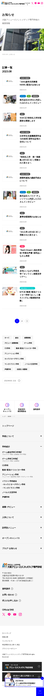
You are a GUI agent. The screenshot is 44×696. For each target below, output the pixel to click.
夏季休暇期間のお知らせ (30, 216)
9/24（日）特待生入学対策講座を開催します (30, 119)
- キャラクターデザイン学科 (13, 484)
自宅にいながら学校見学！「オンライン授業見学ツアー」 (30, 273)
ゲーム (23, 96)
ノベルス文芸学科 (31, 364)
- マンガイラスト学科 (11, 487)
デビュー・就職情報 (11, 343)
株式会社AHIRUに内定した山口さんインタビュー (31, 101)
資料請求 (6, 588)
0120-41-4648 (11, 578)
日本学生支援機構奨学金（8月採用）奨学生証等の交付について (30, 138)
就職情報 (35, 96)
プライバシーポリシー (9, 648)
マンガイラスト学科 (12, 364)
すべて (7, 337)
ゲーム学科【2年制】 (10, 458)
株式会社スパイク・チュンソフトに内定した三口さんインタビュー (30, 198)
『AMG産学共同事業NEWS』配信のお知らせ (30, 83)
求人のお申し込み (10, 600)
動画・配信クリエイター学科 (26, 348)
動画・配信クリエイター (27, 288)
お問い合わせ (8, 594)
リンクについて (7, 641)
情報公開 (5, 637)
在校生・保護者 (25, 78)
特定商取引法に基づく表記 (11, 644)
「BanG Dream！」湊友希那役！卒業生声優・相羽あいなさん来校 (31, 252)
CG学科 (7, 348)
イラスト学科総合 (9, 481)
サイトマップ (6, 633)
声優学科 (8, 369)
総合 (22, 114)
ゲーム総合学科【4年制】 (12, 452)
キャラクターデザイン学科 (14, 358)
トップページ (8, 425)
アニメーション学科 (12, 353)
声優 (22, 246)
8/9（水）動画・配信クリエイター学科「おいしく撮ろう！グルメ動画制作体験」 (30, 296)
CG (29, 96)
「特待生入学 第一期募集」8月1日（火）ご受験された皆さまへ (30, 159)
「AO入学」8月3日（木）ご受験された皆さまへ (30, 233)
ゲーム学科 (28, 343)
